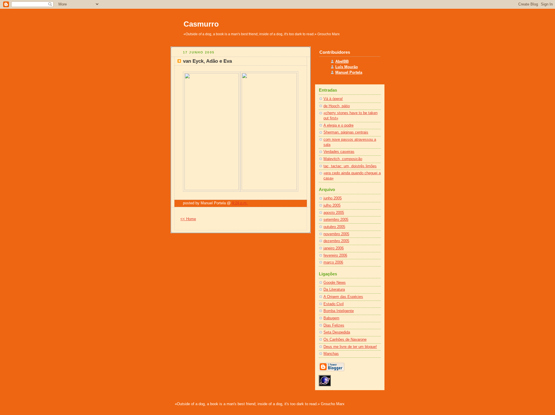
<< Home (188, 219)
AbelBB (342, 62)
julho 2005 (332, 205)
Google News (334, 283)
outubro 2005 (334, 227)
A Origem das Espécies (343, 297)
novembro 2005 (336, 234)
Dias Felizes (333, 325)
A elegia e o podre (338, 125)
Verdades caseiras (338, 152)
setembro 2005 (335, 220)
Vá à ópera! (333, 99)
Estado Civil (333, 304)
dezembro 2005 (336, 241)
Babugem (331, 318)
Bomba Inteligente (338, 311)
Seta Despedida (336, 332)
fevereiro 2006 (335, 255)
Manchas (331, 354)
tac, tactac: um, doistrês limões (350, 166)
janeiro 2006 (333, 248)
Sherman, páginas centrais (345, 132)
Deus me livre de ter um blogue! (350, 347)
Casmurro (201, 24)
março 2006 (333, 262)
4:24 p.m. (240, 203)
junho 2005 (332, 198)
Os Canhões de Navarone (345, 340)
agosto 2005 (333, 213)
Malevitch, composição (342, 159)
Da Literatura (334, 290)
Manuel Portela (348, 73)
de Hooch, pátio (336, 106)
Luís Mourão (346, 67)
